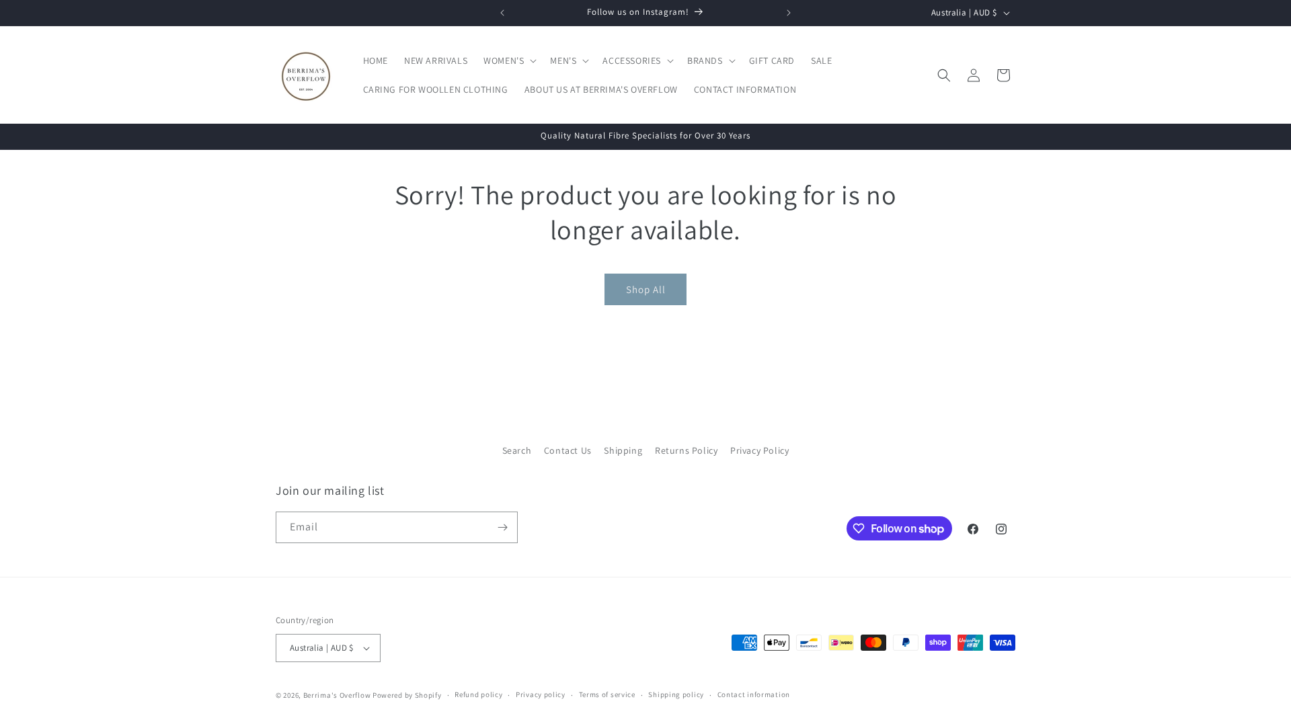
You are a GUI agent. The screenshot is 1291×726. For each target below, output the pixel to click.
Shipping (623, 450)
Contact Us (568, 450)
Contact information (753, 694)
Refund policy (478, 694)
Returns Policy (686, 450)
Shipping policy (676, 694)
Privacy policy (540, 694)
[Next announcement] (789, 13)
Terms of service (607, 694)
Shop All (646, 289)
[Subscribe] (502, 527)
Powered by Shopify (407, 695)
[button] (508, 60)
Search (517, 450)
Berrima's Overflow (337, 695)
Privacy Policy (759, 450)
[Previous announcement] (502, 13)
